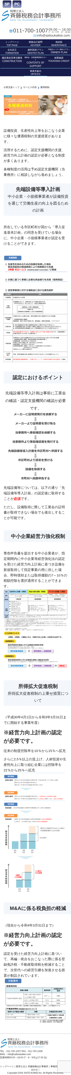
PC (17, 4)
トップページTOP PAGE (12, 44)
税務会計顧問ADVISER (35, 44)
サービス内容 (30, 87)
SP (7, 4)
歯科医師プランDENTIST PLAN (35, 51)
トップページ (7, 1066)
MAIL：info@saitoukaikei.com (15, 1054)
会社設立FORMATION (12, 51)
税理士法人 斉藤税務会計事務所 (32, 1066)
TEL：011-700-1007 (10, 1051)
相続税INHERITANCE (59, 44)
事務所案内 (56, 1066)
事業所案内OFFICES (35, 73)
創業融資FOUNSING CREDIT (58, 59)
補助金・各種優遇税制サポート (35, 61)
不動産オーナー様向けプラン (59, 51)
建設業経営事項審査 (12, 59)
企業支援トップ (12, 87)
